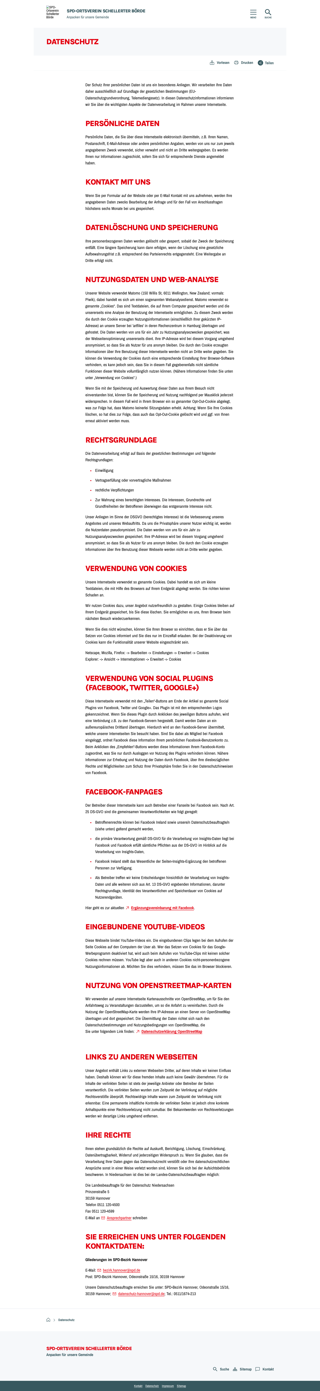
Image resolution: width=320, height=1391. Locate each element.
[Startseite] (48, 1320)
